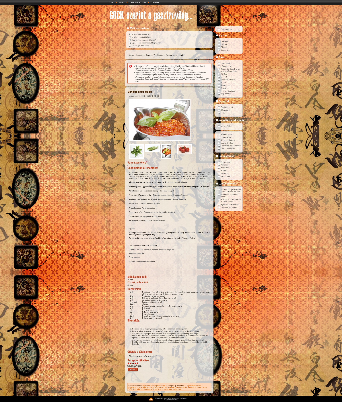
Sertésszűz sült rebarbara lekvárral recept (231, 201)
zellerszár (177, 389)
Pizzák (223, 82)
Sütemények (225, 110)
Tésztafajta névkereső (140, 46)
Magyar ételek (226, 126)
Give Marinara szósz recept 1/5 (128, 363)
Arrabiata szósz (148, 208)
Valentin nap (225, 176)
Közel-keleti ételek (228, 140)
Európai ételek (181, 388)
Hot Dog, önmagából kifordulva (142, 261)
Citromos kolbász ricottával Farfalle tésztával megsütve (151, 250)
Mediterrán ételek (195, 388)
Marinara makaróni (136, 253)
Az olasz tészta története (141, 37)
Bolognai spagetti (167, 191)
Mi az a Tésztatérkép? (140, 34)
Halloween (225, 168)
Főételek (224, 47)
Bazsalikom (137, 389)
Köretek (224, 74)
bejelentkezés (159, 386)
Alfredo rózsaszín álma (150, 204)
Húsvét (223, 171)
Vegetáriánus (158, 55)
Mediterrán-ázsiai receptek (231, 146)
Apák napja (225, 165)
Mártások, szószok (146, 388)
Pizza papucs (134, 257)
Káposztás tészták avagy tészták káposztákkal (230, 70)
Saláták (224, 88)
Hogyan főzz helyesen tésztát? (144, 40)
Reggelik (224, 85)
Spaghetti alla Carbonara (153, 216)
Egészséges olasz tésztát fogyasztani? (147, 43)
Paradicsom (158, 389)
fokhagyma (168, 389)
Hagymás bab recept (229, 207)
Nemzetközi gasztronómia (165, 388)
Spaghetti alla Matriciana (154, 221)
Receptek (139, 55)
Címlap (110, 2)
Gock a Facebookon (138, 2)
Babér (130, 389)
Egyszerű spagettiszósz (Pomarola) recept (170, 195)
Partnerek (155, 2)
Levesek (224, 44)
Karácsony (225, 173)
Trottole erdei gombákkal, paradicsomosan (168, 199)
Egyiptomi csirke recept (230, 205)
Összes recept (226, 29)
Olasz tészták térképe (178, 182)
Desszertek (225, 50)
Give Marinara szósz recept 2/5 (131, 363)
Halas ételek (225, 63)
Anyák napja (225, 162)
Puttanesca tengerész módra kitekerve (159, 212)
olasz (205, 388)
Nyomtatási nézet (194, 386)
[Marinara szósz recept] (159, 142)
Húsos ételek (226, 66)
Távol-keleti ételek (228, 149)
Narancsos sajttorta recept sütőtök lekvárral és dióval (231, 191)
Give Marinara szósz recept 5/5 (138, 363)
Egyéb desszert (227, 107)
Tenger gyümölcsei (228, 91)
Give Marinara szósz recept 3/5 (133, 363)
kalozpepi (175, 399)
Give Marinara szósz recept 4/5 (135, 363)
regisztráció (147, 386)
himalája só (147, 389)
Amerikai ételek (227, 134)
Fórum (121, 2)
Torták (223, 113)
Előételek (224, 41)
